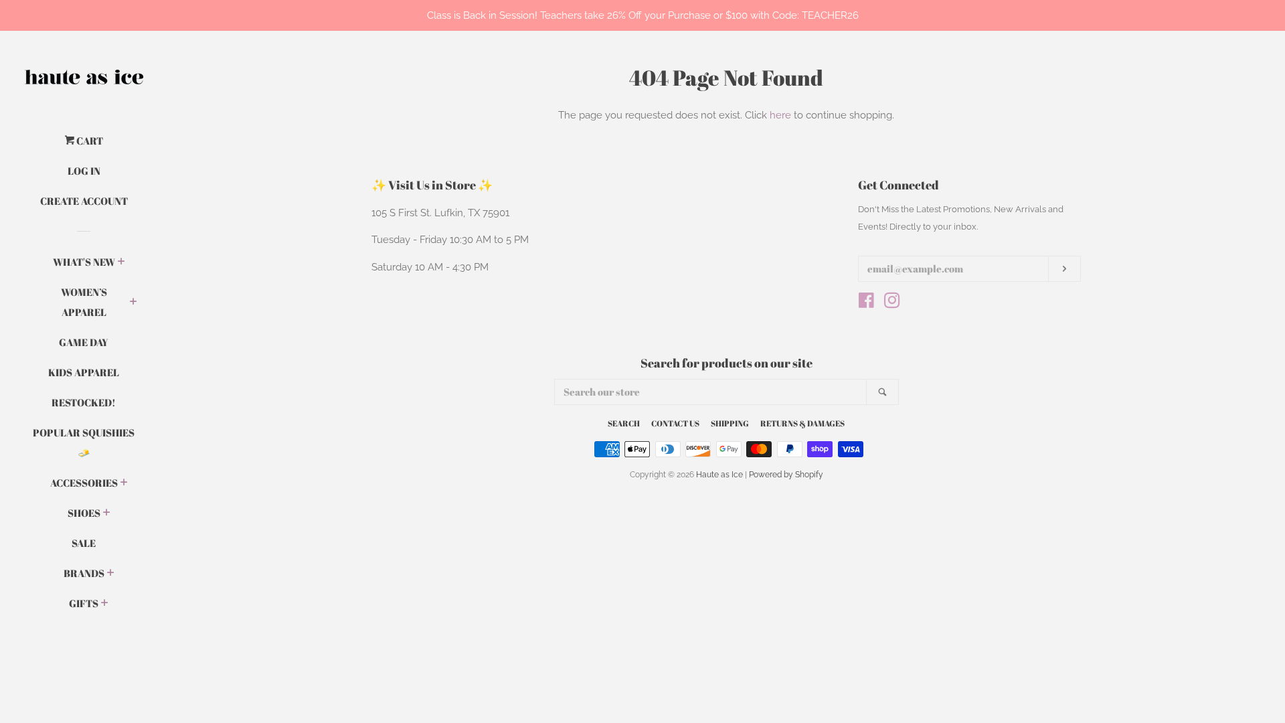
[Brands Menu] (110, 573)
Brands (84, 573)
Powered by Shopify (786, 474)
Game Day (83, 342)
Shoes (84, 512)
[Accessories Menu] (124, 483)
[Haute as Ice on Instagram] (892, 303)
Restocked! (84, 402)
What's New (84, 261)
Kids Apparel (83, 372)
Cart (88, 140)
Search (624, 423)
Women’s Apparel (84, 302)
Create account (84, 201)
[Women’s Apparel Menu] (133, 302)
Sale (84, 543)
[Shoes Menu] (106, 513)
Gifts (83, 603)
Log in (84, 170)
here (780, 115)
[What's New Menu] (121, 262)
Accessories (84, 482)
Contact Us (675, 423)
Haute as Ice (719, 474)
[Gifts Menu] (104, 604)
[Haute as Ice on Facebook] (866, 303)
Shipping (730, 423)
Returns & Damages (802, 423)
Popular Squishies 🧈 (84, 442)
